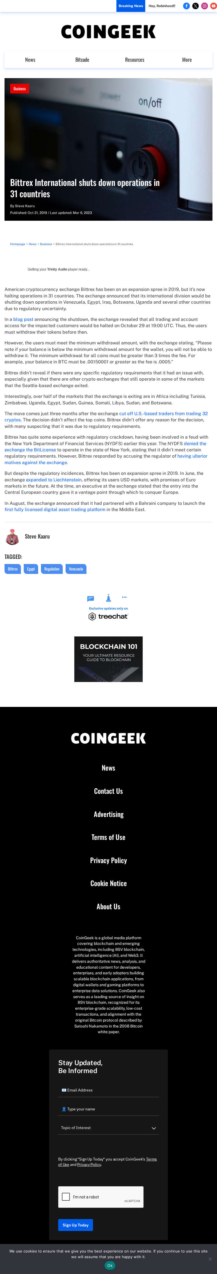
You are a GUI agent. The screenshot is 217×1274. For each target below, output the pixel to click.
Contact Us (108, 791)
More (187, 59)
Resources (134, 59)
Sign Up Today (75, 1225)
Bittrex (13, 569)
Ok (109, 1265)
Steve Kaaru (25, 206)
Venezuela (76, 569)
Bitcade (82, 59)
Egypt (31, 569)
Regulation (51, 569)
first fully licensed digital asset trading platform (55, 509)
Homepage (17, 244)
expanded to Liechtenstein (54, 479)
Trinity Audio (57, 269)
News (30, 59)
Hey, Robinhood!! (162, 6)
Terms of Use (108, 837)
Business (20, 88)
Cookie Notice (108, 883)
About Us (108, 906)
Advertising (108, 814)
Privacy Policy (108, 860)
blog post (23, 319)
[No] (210, 1259)
